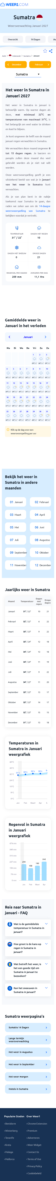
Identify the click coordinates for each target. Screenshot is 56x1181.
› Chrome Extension (36, 1123)
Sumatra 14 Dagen (19, 1027)
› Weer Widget (33, 1144)
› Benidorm (10, 1123)
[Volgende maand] (46, 337)
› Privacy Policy (34, 1166)
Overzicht (13, 39)
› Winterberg (11, 1130)
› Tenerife (9, 1137)
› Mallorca (9, 1158)
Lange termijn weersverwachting (19, 1040)
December (16, 64)
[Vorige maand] (10, 337)
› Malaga (8, 1151)
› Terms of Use (33, 1158)
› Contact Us (32, 1151)
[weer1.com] (14, 4)
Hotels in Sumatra (18, 1088)
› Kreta (7, 1144)
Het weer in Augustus (21, 1052)
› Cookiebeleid (33, 1173)
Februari (39, 64)
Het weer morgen (18, 1076)
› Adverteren (33, 1137)
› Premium (31, 1130)
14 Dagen (35, 39)
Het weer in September (21, 1064)
